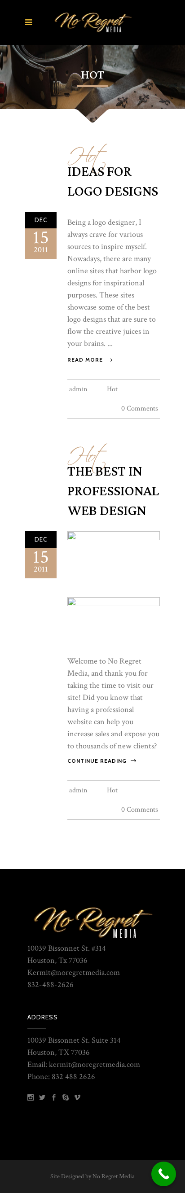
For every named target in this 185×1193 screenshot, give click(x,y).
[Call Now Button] (163, 1174)
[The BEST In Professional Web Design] (113, 560)
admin (78, 389)
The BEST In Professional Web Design (113, 491)
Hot (87, 152)
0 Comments (139, 408)
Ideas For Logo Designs (112, 182)
